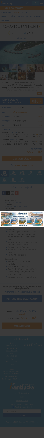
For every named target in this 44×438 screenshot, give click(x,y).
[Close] (41, 213)
